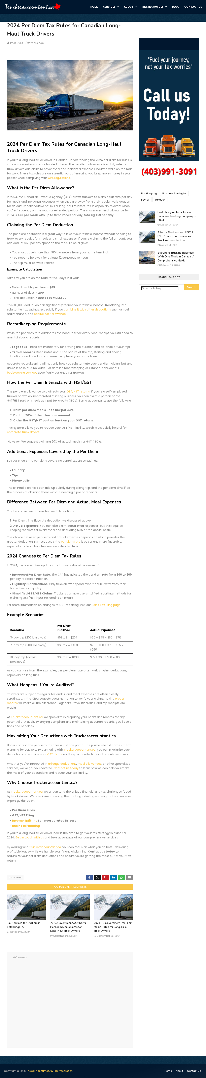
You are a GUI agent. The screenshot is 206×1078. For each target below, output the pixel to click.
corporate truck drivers (23, 432)
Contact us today (66, 768)
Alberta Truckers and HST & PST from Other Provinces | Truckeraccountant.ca (176, 236)
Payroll (145, 199)
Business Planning (26, 826)
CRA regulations (59, 178)
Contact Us (194, 1071)
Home (168, 1071)
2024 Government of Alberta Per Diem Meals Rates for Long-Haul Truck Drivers (68, 927)
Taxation (15, 877)
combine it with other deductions (87, 309)
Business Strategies (174, 193)
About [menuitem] (128, 6)
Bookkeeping (149, 193)
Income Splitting (24, 821)
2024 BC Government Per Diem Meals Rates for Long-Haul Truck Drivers (113, 927)
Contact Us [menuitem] (193, 6)
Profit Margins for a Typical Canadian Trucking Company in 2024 (177, 216)
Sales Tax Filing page (106, 605)
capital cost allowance (50, 314)
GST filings (54, 754)
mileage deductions (62, 764)
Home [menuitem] (94, 6)
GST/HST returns (78, 391)
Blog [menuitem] (175, 6)
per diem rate (70, 542)
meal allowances (89, 764)
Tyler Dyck (16, 43)
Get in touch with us (29, 837)
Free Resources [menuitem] (153, 6)
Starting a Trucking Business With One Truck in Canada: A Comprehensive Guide (176, 256)
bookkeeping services (22, 373)
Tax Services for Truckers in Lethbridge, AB (23, 925)
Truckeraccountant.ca (27, 717)
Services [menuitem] (109, 6)
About (179, 1071)
